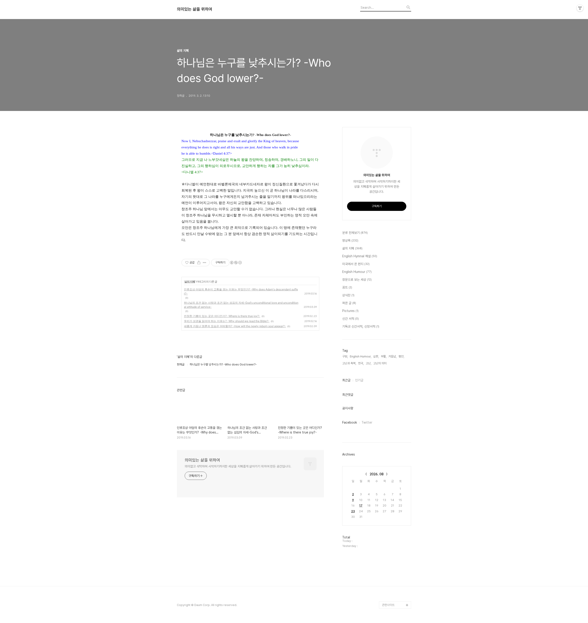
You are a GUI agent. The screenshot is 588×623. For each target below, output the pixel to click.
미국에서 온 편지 (356, 264)
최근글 (346, 380)
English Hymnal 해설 (359, 256)
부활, (384, 356)
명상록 (350, 240)
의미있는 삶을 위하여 (194, 9)
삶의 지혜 (189, 281)
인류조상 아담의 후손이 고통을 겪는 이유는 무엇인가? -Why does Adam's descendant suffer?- (241, 291)
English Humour (357, 272)
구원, (345, 356)
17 (360, 505)
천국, (361, 363)
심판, (376, 356)
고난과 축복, (349, 363)
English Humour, (360, 356)
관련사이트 (388, 605)
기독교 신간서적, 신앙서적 (360, 326)
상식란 (348, 295)
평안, (401, 356)
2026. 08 (377, 474)
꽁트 (347, 287)
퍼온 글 (349, 303)
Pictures (350, 311)
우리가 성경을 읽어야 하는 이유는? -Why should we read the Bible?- (226, 321)
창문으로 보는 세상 (357, 279)
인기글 (359, 380)
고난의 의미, (380, 363)
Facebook (349, 422)
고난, (368, 363)
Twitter (367, 422)
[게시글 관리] (204, 262)
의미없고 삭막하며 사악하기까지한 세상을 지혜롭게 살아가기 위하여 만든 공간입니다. (238, 466)
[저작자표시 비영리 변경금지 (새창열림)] (235, 262)
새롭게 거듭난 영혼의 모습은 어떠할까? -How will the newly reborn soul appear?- (235, 326)
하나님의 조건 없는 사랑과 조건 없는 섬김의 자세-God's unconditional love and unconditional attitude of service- (241, 305)
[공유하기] (199, 262)
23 (353, 511)
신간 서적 (350, 318)
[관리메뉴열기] (580, 8)
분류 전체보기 (355, 233)
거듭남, (392, 356)
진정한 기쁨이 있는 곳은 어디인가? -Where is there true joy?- (222, 316)
